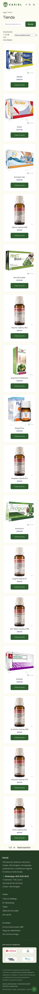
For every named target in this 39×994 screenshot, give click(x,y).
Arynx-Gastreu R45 (19, 830)
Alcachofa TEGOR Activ (19, 378)
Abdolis (19, 77)
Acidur (19, 127)
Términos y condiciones (10, 986)
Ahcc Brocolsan (20, 277)
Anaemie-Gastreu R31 (19, 478)
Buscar (30, 24)
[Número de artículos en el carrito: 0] (34, 5)
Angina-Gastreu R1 (19, 579)
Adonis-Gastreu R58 (19, 227)
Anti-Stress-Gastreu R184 (19, 629)
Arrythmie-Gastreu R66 (19, 729)
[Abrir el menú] (26, 4)
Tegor (5, 906)
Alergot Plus (19, 428)
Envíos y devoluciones (9, 984)
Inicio (4, 12)
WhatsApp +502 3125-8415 (17, 876)
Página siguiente (23, 847)
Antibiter (19, 679)
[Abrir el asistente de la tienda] (34, 989)
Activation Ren (19, 177)
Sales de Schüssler (10, 910)
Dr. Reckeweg (8, 902)
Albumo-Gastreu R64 (19, 327)
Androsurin (19, 528)
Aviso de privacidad (24, 984)
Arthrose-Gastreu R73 (19, 779)
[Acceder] (30, 5)
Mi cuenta (6, 914)
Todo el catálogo (9, 898)
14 (14, 847)
